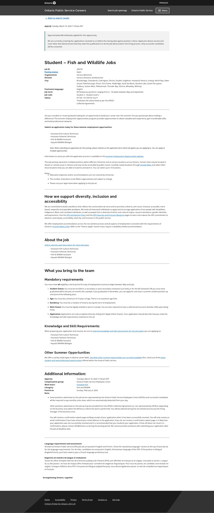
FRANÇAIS (163, 3)
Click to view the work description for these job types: (67, 245)
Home (47, 499)
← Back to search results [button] (57, 18)
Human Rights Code (61, 226)
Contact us (102, 499)
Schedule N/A (82, 384)
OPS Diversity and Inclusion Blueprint (108, 215)
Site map (116, 499)
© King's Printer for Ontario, (60, 504)
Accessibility (60, 499)
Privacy (74, 499)
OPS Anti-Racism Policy (76, 215)
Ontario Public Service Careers (65, 10)
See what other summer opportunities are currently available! (116, 357)
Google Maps (145, 165)
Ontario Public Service (142, 10)
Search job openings (117, 10)
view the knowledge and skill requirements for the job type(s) (118, 331)
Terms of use (87, 499)
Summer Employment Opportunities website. (125, 156)
